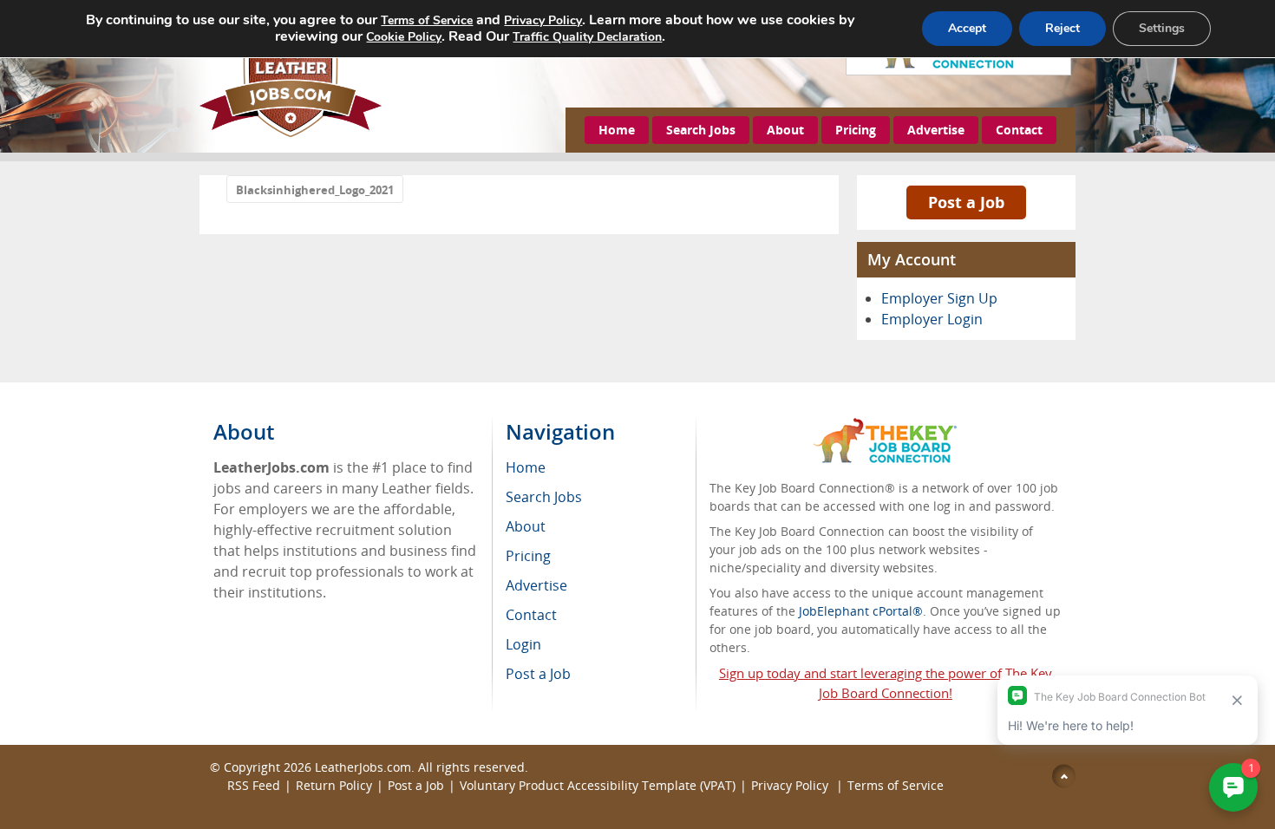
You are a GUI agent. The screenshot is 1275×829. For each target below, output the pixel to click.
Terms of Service (895, 785)
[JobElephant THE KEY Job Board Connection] (885, 426)
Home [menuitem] (526, 467)
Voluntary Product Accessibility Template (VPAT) (598, 785)
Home (616, 129)
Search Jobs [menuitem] (544, 496)
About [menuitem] (526, 526)
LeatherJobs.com (363, 767)
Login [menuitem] (523, 644)
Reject (1062, 28)
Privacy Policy (791, 785)
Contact (1019, 129)
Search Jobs (701, 129)
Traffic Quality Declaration (587, 37)
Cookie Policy (403, 37)
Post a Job (966, 202)
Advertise (935, 129)
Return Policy (334, 785)
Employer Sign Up (939, 298)
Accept (967, 28)
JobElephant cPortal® (861, 611)
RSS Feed (253, 785)
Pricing (855, 129)
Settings (1162, 28)
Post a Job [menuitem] (538, 673)
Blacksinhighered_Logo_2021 (315, 190)
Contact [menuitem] (531, 614)
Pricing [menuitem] (528, 555)
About (785, 129)
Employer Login (932, 319)
